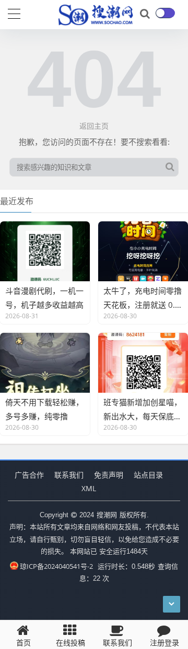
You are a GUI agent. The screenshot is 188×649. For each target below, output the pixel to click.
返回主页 (94, 126)
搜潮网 (107, 514)
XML (88, 488)
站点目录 (148, 475)
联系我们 (69, 475)
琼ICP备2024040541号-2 (56, 566)
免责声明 (108, 475)
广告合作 (29, 475)
